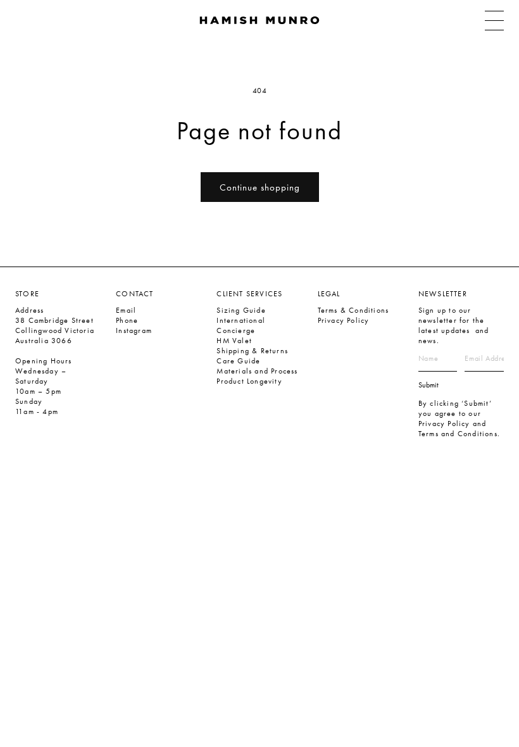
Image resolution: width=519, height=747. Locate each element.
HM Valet (234, 341)
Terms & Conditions (353, 310)
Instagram (134, 330)
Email (126, 310)
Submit (428, 385)
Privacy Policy (344, 320)
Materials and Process (256, 371)
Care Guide (238, 361)
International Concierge (240, 325)
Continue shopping (260, 187)
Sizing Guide (240, 310)
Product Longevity (249, 381)
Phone (127, 320)
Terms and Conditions (457, 434)
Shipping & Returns (252, 351)
